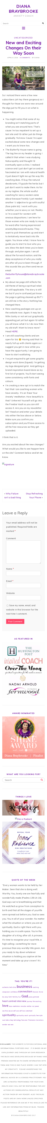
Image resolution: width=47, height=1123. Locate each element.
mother (29, 1006)
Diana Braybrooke (23, 9)
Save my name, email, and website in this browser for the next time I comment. (22, 609)
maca (10, 1006)
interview (21, 1001)
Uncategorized (23, 38)
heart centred (9, 1001)
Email (9, 581)
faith (10, 997)
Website (10, 593)
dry (3, 997)
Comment (11, 538)
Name (10, 568)
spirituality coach (22, 1015)
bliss (14, 987)
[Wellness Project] (23, 863)
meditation (16, 1006)
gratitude (36, 997)
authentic (5, 987)
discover (35, 992)
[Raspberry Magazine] (23, 814)
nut (33, 1006)
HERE (15, 331)
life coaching (37, 1001)
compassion (6, 992)
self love (22, 1011)
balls (11, 987)
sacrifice (5, 1011)
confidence (14, 992)
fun (19, 997)
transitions (39, 1020)
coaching (36, 987)
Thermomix (32, 1020)
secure (10, 1011)
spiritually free (34, 1015)
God (24, 996)
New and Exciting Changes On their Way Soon (23, 48)
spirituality (9, 1015)
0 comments (25, 58)
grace (30, 997)
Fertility (15, 997)
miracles (23, 1006)
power (37, 1006)
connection (25, 991)
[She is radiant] (23, 819)
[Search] (42, 780)
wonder (4, 1024)
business (24, 986)
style (40, 1015)
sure (3, 1020)
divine (41, 992)
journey (29, 1001)
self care (16, 1011)
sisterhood (28, 1011)
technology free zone (20, 1020)
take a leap (9, 1020)
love (5, 1005)
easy (6, 997)
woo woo (10, 1024)
